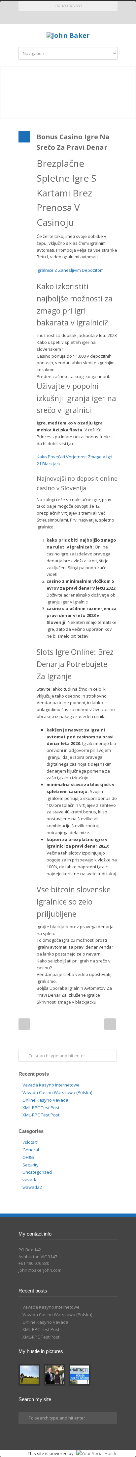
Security (30, 1165)
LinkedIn (74, 17)
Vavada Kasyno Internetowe (51, 1085)
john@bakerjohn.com (39, 1270)
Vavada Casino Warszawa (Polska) (57, 1092)
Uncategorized (37, 1172)
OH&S (28, 1157)
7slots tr (30, 1142)
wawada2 (32, 1187)
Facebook (61, 17)
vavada (30, 1180)
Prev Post (24, 1024)
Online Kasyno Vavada (45, 1100)
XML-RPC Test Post (40, 1108)
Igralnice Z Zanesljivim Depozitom (70, 270)
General (30, 1150)
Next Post (110, 1024)
